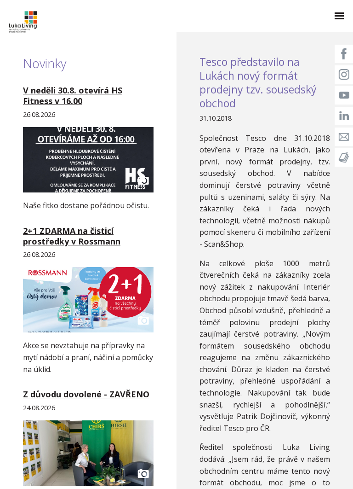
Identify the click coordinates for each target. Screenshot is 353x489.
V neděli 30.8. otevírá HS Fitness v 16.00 (72, 95)
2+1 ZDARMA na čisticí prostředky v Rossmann (71, 236)
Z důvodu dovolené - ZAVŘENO (86, 394)
